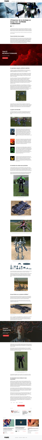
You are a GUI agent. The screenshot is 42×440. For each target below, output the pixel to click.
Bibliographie (24, 437)
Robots (14, 402)
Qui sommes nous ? (16, 437)
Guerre (11, 402)
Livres (6, 427)
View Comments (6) (21, 405)
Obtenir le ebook (6, 335)
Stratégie (16, 402)
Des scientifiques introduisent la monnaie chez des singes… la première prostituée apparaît (25, 412)
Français (26, 437)
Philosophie (8, 427)
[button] (37, 1)
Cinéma (19, 426)
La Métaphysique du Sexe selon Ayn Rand (33, 429)
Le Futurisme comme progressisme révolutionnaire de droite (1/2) (8, 429)
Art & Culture (4, 427)
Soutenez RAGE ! (20, 437)
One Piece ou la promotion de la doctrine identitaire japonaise (20, 428)
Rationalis (30, 432)
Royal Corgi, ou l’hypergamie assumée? (16, 411)
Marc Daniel (6, 432)
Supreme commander (21, 402)
